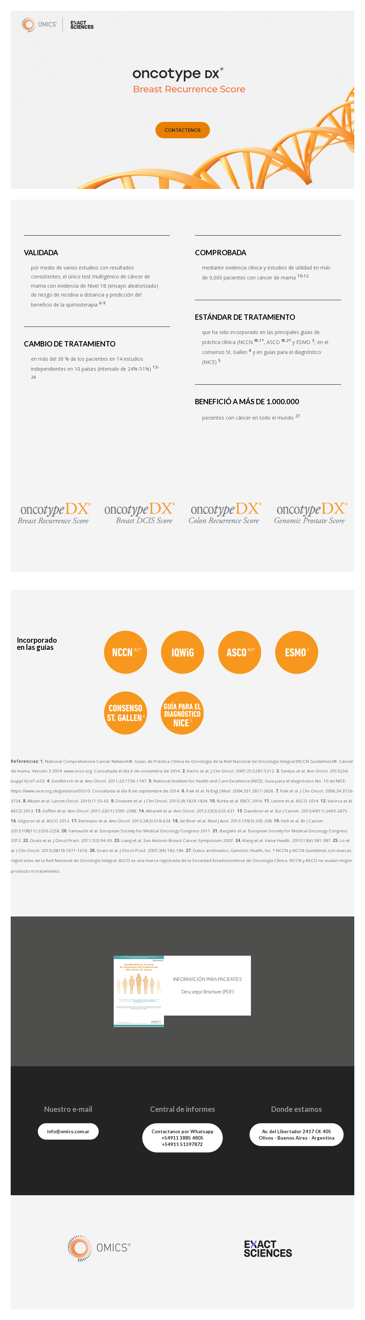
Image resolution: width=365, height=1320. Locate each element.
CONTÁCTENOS (183, 130)
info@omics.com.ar (68, 1131)
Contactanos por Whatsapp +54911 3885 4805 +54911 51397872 (182, 1138)
